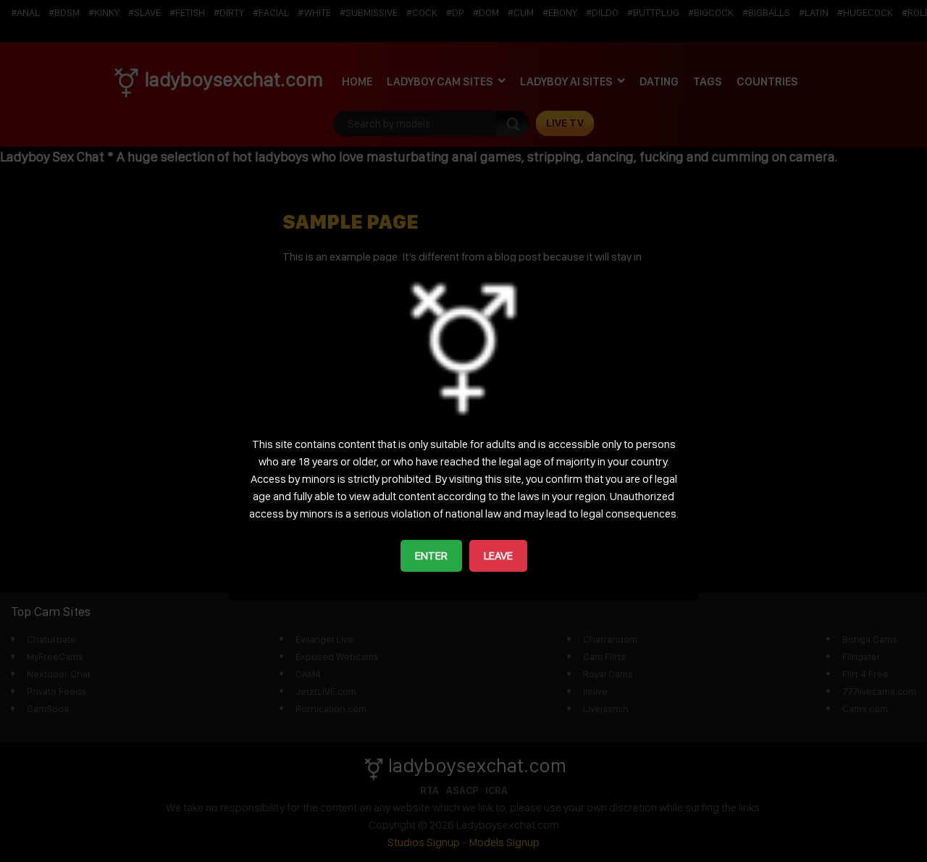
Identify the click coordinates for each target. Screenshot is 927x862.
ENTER (431, 555)
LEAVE (498, 555)
